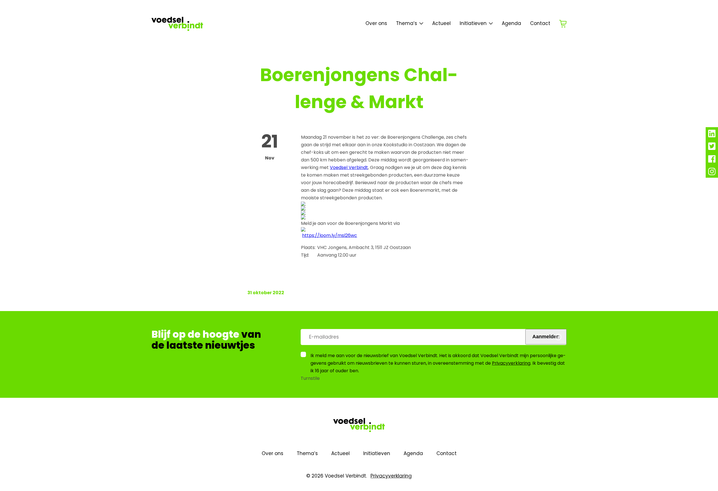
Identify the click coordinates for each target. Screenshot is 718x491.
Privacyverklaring (511, 363)
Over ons (376, 23)
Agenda (511, 23)
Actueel (441, 23)
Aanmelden (546, 336)
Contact (540, 23)
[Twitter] (711, 148)
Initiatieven (473, 23)
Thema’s (307, 453)
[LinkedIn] (711, 135)
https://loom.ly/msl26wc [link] (329, 235)
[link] (349, 167)
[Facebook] (711, 160)
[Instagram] (711, 173)
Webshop (563, 24)
